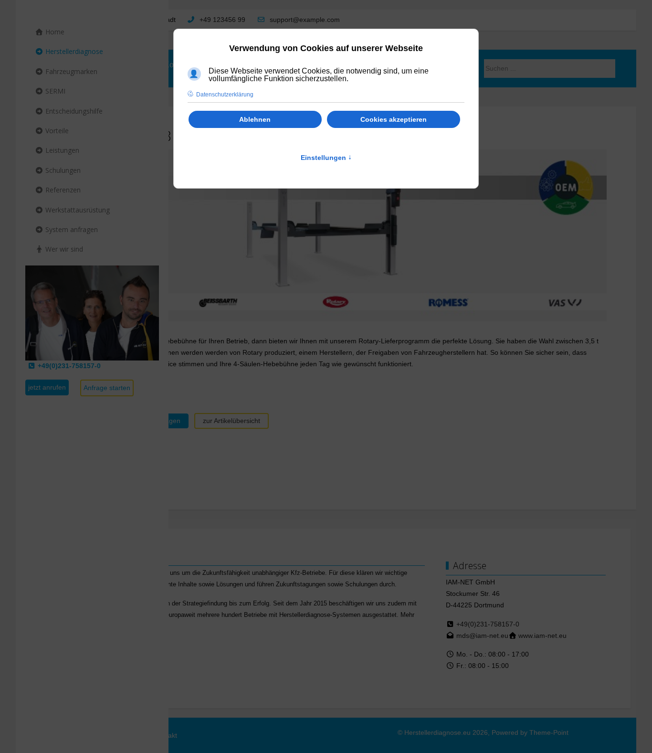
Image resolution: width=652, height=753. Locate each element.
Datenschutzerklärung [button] (224, 94)
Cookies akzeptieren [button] (393, 119)
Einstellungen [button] (326, 157)
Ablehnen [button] (255, 119)
